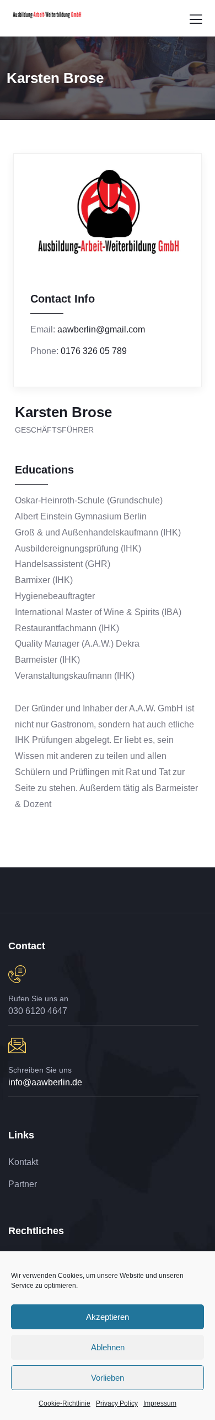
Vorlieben (107, 1377)
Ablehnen (108, 1347)
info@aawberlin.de (45, 1082)
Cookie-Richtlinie (64, 1403)
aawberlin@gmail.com (101, 329)
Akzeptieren (107, 1317)
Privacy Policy (117, 1403)
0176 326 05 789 (94, 351)
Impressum (159, 1403)
